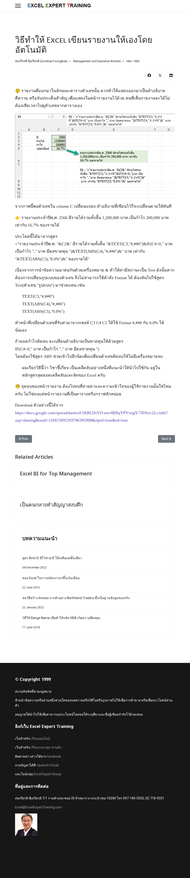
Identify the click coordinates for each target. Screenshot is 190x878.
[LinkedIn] (171, 75)
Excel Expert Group (47, 774)
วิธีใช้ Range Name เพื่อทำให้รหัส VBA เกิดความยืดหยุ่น (61, 622)
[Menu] (18, 6)
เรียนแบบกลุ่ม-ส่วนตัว (46, 747)
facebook (54, 756)
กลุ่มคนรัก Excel (47, 765)
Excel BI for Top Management (56, 473)
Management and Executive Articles (97, 61)
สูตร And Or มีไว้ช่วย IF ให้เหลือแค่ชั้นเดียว (52, 562)
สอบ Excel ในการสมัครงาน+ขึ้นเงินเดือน (51, 582)
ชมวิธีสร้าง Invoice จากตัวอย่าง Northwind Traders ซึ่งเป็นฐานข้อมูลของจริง (76, 602)
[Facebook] (149, 75)
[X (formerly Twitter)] (160, 75)
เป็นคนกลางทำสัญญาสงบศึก (51, 504)
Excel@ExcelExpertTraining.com (38, 807)
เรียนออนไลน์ (40, 738)
